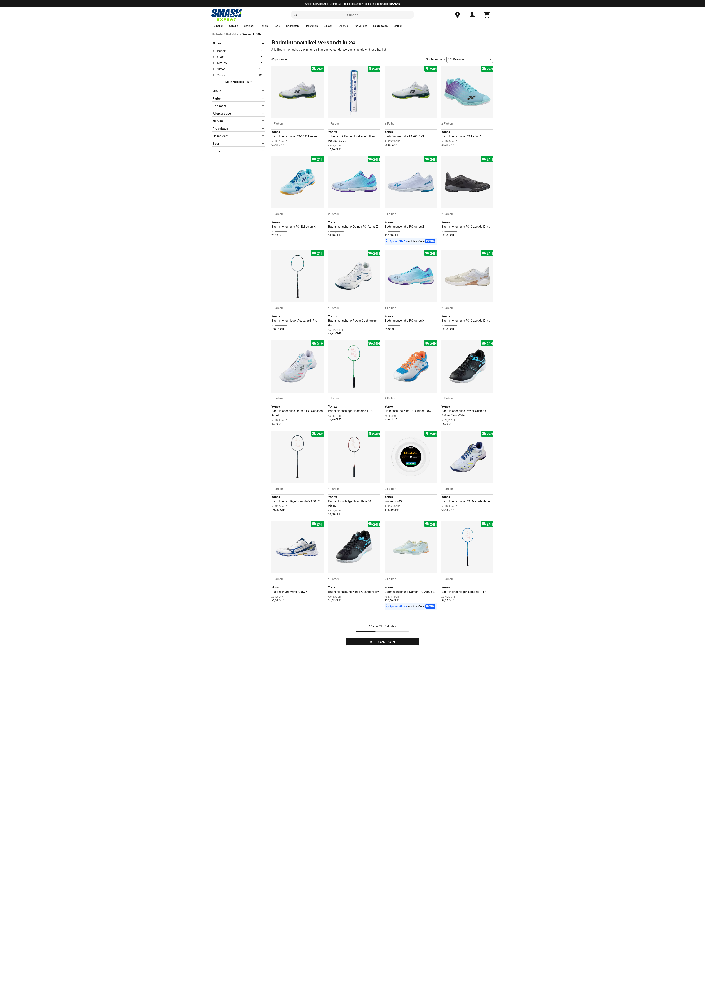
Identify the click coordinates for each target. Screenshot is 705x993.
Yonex (275, 132)
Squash (328, 26)
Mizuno (276, 587)
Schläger (249, 26)
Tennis (264, 26)
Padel (277, 26)
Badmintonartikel (288, 49)
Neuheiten (217, 26)
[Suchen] (295, 15)
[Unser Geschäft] (457, 14)
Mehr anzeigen (382, 642)
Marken (398, 26)
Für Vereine (360, 26)
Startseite (217, 34)
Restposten (380, 26)
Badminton (292, 26)
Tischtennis (311, 26)
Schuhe (233, 26)
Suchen (352, 14)
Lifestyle (343, 26)
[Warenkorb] (487, 14)
